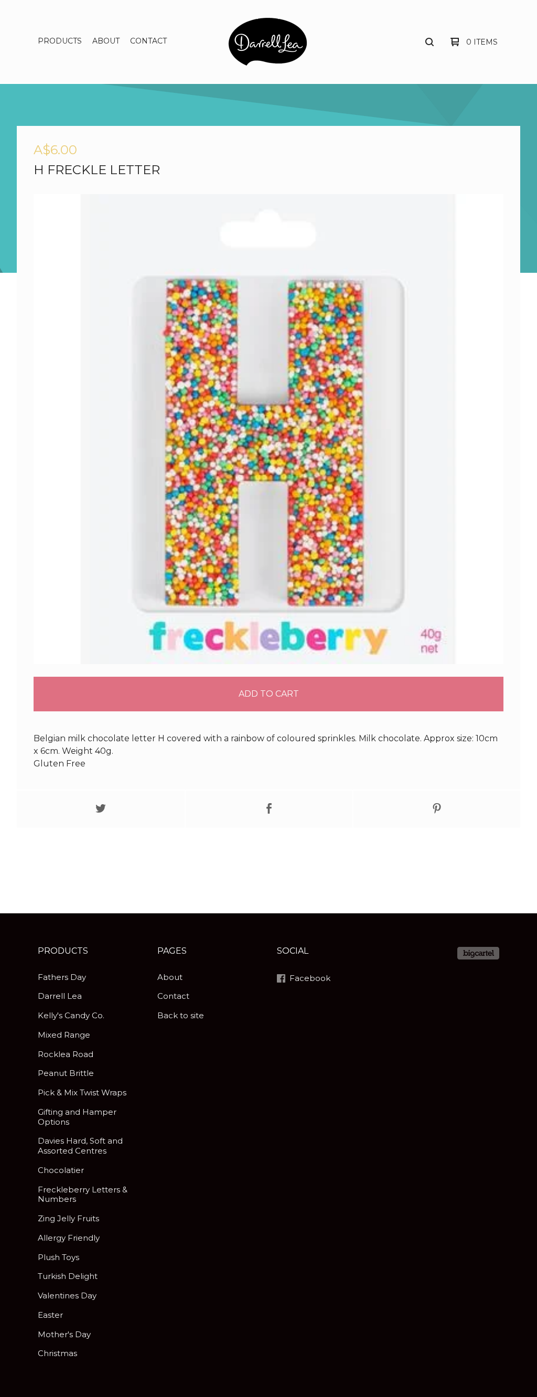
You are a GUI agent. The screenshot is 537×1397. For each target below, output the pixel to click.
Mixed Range (64, 1035)
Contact (148, 41)
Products (60, 41)
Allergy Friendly (69, 1238)
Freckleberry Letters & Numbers (82, 1194)
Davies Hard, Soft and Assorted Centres (80, 1146)
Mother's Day (64, 1334)
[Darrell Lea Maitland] (267, 41)
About (106, 41)
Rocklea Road (65, 1054)
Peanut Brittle (66, 1073)
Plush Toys (58, 1257)
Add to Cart (269, 694)
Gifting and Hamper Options (77, 1117)
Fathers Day (62, 977)
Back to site (180, 1015)
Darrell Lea (60, 996)
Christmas (57, 1353)
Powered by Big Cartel (478, 953)
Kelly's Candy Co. (71, 1015)
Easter (50, 1315)
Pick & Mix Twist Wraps (82, 1092)
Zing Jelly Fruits (68, 1218)
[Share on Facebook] (269, 809)
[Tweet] (101, 809)
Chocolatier (61, 1170)
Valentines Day (67, 1295)
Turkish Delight (68, 1276)
